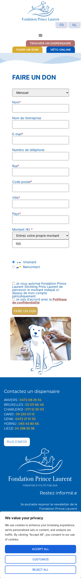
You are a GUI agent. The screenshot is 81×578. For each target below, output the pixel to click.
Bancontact (31, 267)
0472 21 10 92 (25, 419)
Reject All (40, 569)
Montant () (22, 229)
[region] (40, 544)
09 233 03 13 (25, 414)
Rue (15, 165)
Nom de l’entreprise (26, 118)
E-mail (17, 134)
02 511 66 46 (34, 405)
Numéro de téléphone (28, 149)
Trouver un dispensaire (50, 43)
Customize (40, 559)
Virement (29, 262)
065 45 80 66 (29, 424)
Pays (16, 213)
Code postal (22, 181)
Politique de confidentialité (39, 300)
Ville (16, 197)
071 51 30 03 (34, 409)
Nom (16, 102)
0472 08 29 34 (30, 400)
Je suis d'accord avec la (39, 301)
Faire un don (27, 49)
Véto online (60, 49)
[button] (40, 35)
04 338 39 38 (24, 428)
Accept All (40, 549)
